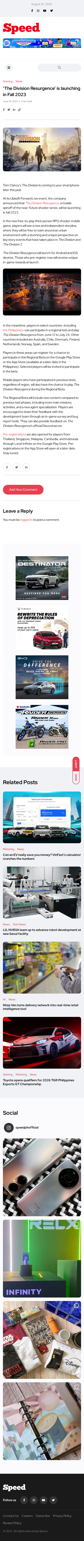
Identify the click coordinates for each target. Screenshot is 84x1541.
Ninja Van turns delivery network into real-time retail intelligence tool (40, 1007)
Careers (27, 1516)
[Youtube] (43, 1500)
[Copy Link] (19, 110)
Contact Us (11, 1516)
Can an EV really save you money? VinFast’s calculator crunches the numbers (42, 857)
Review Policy (12, 1523)
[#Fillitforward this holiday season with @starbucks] (42, 1421)
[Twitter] (53, 1500)
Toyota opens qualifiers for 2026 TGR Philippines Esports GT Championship (38, 1082)
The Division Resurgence (42, 203)
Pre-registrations (14, 434)
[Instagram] (34, 1500)
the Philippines (13, 330)
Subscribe (43, 1516)
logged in (26, 520)
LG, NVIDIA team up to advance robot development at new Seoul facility (42, 932)
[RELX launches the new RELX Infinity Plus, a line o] (42, 1259)
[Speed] (21, 27)
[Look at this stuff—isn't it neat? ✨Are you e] (42, 1340)
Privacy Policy (62, 1516)
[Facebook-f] (24, 1500)
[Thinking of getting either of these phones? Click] (42, 1177)
